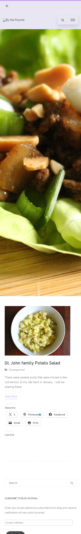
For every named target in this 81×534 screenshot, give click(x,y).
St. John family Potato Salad (32, 363)
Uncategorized (17, 369)
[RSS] (7, 6)
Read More (11, 396)
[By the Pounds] (14, 19)
